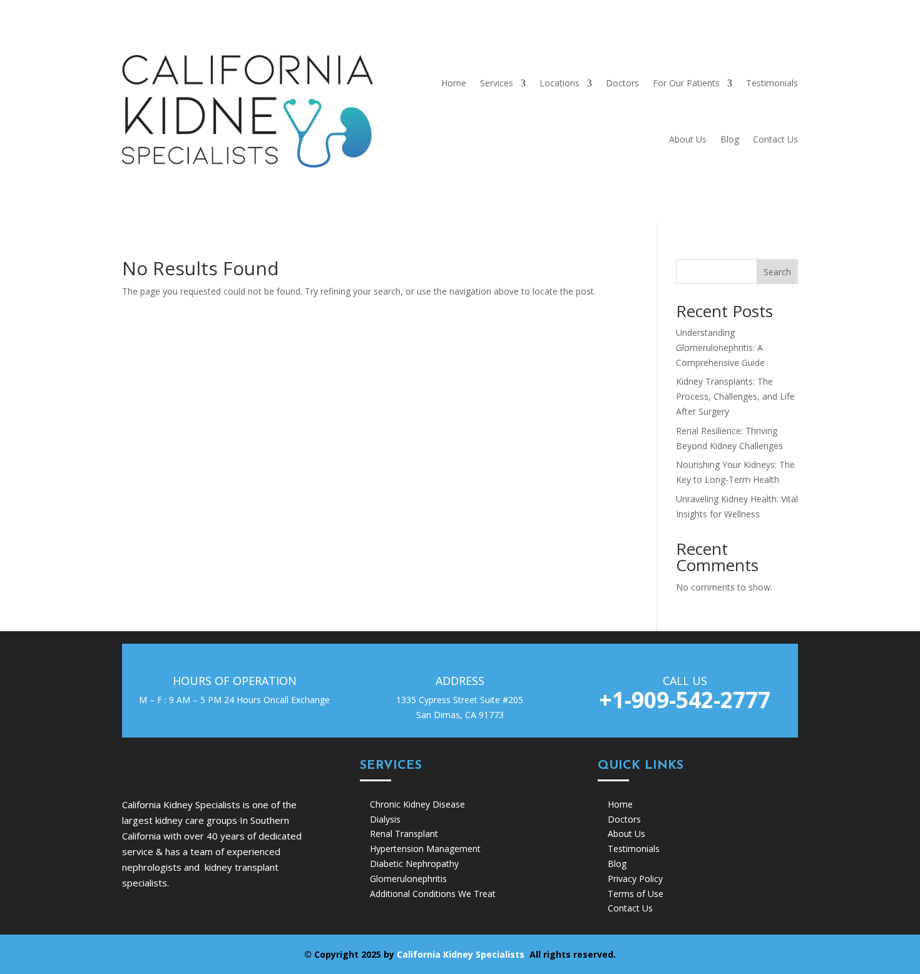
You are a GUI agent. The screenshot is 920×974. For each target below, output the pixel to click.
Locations (559, 83)
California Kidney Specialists (462, 954)
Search (777, 272)
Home (453, 83)
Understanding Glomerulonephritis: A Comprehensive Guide (720, 347)
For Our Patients (686, 83)
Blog (729, 139)
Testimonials (772, 83)
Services (496, 83)
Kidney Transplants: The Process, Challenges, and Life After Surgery (735, 396)
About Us (688, 139)
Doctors (622, 83)
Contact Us (775, 139)
